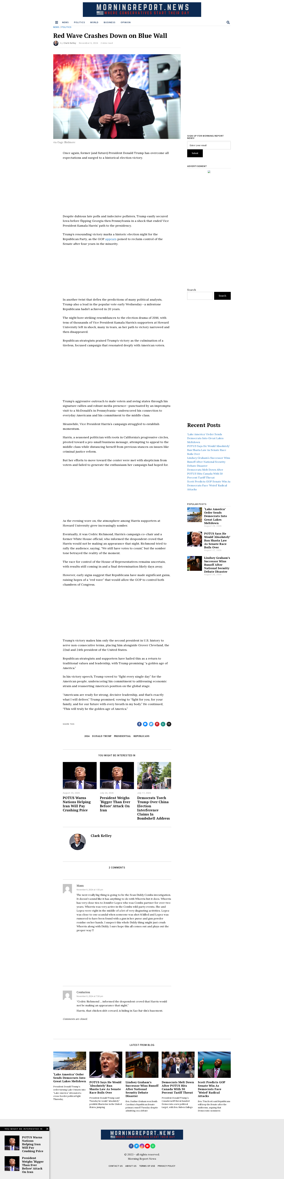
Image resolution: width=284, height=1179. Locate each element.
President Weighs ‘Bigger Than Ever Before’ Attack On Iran (115, 803)
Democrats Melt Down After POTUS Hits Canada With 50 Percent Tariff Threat (205, 473)
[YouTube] (147, 1146)
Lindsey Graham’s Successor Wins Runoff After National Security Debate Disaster (208, 461)
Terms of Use (147, 1166)
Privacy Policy (166, 1166)
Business (109, 22)
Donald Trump (101, 736)
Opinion (126, 22)
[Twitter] (136, 1146)
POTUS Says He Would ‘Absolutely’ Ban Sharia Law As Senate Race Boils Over (208, 450)
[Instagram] (142, 1146)
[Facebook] (131, 1146)
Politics (79, 22)
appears (111, 239)
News (65, 22)
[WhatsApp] (152, 1146)
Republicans (142, 736)
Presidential (122, 736)
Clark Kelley (69, 43)
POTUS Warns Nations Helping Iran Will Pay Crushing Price (77, 803)
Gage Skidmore (66, 142)
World (94, 22)
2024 (87, 736)
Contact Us (116, 1166)
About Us (131, 1166)
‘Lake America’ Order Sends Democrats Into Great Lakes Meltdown (205, 438)
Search (191, 289)
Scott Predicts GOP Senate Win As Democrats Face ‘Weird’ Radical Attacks (208, 485)
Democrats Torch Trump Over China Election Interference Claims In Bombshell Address (153, 808)
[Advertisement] (117, 187)
